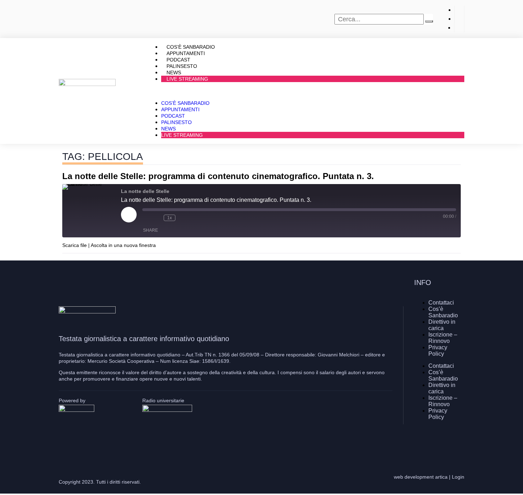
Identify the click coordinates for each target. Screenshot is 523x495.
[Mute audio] (145, 218)
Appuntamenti (180, 109)
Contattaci (441, 303)
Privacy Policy (437, 350)
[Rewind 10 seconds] (156, 217)
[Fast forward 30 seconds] (182, 217)
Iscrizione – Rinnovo (442, 338)
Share (150, 230)
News (168, 128)
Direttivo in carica (441, 325)
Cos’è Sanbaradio (185, 103)
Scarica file (74, 245)
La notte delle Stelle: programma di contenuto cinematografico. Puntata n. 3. (218, 176)
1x (169, 217)
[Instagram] (438, 442)
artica (441, 477)
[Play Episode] (129, 214)
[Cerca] (429, 21)
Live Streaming (187, 79)
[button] (305, 91)
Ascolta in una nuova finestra (123, 245)
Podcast (173, 116)
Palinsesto (176, 122)
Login (458, 477)
